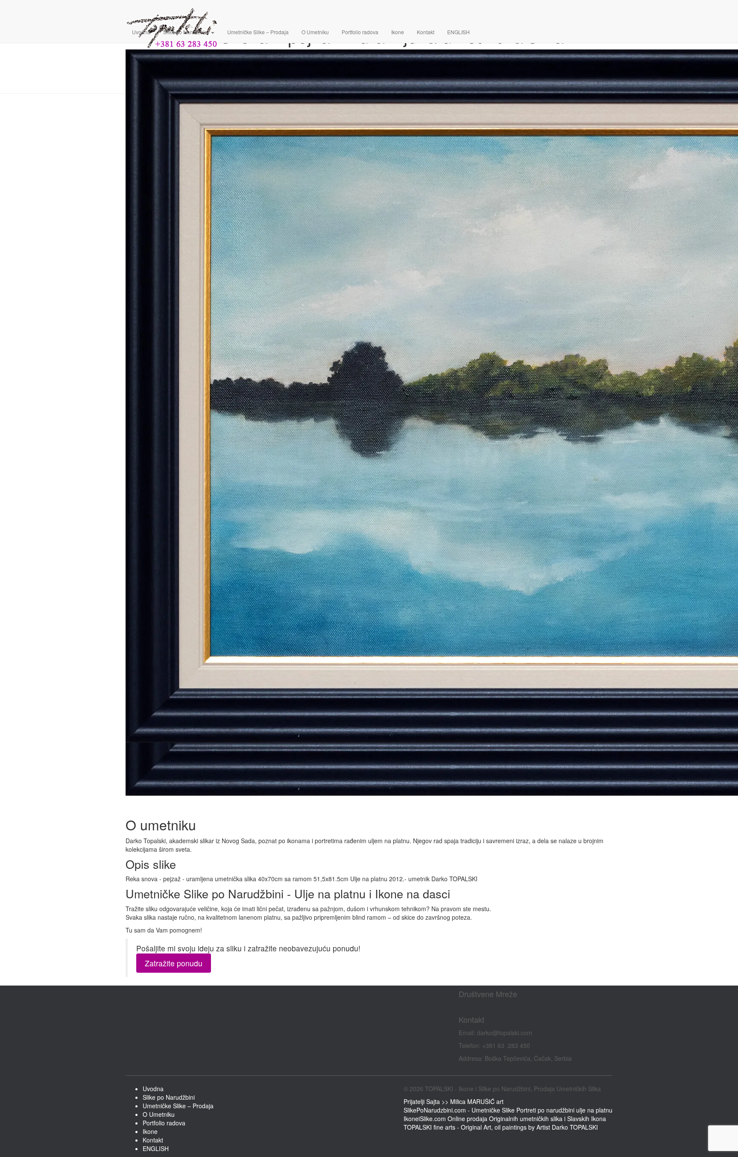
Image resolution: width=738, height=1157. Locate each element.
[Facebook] (460, 1007)
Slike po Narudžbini (186, 31)
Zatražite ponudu (173, 963)
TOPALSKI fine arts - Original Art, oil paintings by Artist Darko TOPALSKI (501, 1127)
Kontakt (425, 31)
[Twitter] (466, 1007)
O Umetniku (315, 31)
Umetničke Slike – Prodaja (258, 31)
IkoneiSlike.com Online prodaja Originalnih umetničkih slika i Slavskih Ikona (505, 1118)
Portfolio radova (360, 31)
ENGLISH (458, 31)
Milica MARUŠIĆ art (477, 1101)
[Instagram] (464, 1007)
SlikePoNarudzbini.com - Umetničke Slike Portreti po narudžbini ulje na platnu (508, 1110)
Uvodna (141, 31)
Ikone (397, 31)
